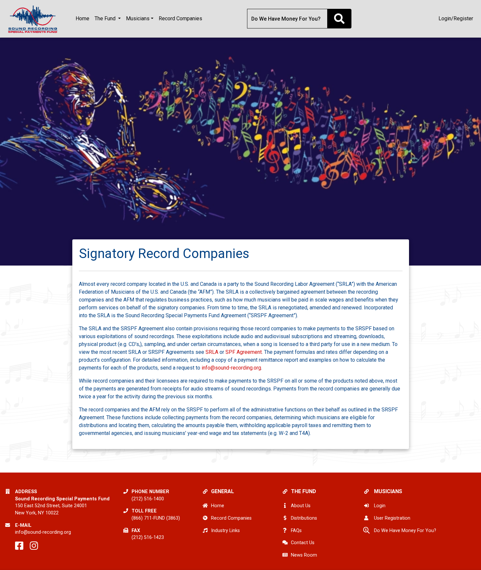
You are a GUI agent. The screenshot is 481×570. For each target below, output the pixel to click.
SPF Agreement (243, 352)
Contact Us (302, 542)
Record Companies (180, 18)
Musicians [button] (138, 18)
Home (82, 18)
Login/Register (455, 18)
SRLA (211, 352)
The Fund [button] (106, 18)
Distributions (304, 518)
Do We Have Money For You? (405, 530)
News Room (304, 555)
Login (379, 506)
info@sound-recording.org (231, 368)
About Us (301, 506)
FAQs (296, 530)
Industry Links (225, 530)
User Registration (392, 518)
